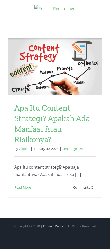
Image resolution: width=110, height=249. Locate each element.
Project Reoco (53, 226)
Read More (22, 187)
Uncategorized (74, 148)
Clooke (24, 148)
